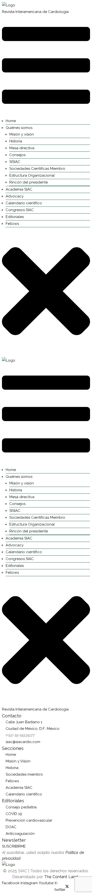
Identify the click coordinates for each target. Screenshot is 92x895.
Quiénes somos (19, 128)
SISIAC (14, 162)
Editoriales (15, 217)
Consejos (17, 155)
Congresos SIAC (20, 210)
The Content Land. (62, 876)
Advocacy (15, 196)
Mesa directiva (21, 148)
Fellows (12, 223)
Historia (15, 141)
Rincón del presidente (28, 182)
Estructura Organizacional (32, 175)
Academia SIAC (19, 189)
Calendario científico (24, 203)
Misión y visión (21, 134)
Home (11, 121)
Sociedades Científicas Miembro (37, 168)
